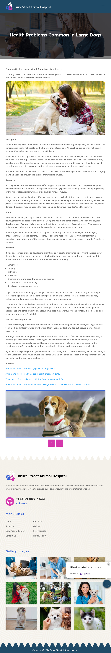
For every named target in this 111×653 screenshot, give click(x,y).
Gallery (36, 526)
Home (8, 521)
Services (10, 526)
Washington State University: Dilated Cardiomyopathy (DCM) (35, 379)
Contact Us (11, 535)
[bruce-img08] (21, 629)
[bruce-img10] (55, 603)
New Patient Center (15, 530)
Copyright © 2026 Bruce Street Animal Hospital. (55, 650)
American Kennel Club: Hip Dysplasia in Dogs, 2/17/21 (32, 368)
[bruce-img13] (89, 578)
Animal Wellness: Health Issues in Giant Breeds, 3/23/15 (33, 373)
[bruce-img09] (89, 603)
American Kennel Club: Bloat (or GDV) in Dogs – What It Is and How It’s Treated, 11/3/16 (48, 384)
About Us (37, 521)
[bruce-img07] (55, 629)
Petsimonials (39, 530)
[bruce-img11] (21, 603)
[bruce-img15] (21, 578)
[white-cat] (89, 629)
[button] (107, 584)
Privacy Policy (39, 535)
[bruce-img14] (55, 578)
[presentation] (51, 443)
